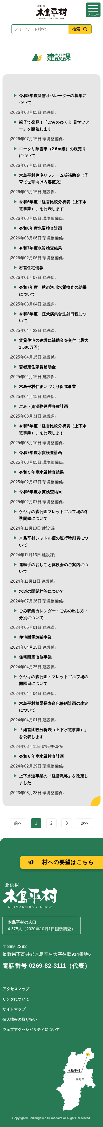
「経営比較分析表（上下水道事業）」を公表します (53, 733)
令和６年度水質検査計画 (41, 756)
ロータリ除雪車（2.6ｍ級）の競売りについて (52, 152)
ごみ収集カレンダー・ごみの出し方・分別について (53, 614)
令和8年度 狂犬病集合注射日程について (52, 317)
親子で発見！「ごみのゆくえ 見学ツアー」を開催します (54, 125)
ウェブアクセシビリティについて (31, 1029)
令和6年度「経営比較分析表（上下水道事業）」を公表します (52, 205)
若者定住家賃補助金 (37, 367)
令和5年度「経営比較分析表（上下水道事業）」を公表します (52, 429)
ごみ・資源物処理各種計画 (43, 406)
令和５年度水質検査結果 (41, 472)
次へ (85, 823)
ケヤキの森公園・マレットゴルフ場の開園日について (53, 680)
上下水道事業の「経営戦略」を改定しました (53, 779)
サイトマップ (14, 1009)
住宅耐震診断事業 (35, 637)
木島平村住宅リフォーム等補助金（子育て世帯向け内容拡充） (53, 178)
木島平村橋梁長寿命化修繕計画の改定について (53, 706)
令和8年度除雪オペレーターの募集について (52, 99)
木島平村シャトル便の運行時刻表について (53, 541)
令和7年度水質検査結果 (40, 248)
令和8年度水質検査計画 (40, 228)
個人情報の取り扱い (19, 1019)
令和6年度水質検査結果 (40, 492)
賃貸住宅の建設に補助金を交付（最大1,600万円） (53, 343)
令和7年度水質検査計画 (40, 452)
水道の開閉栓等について (41, 591)
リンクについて (15, 999)
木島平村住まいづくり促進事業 (47, 386)
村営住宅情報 (31, 268)
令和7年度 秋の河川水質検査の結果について (52, 290)
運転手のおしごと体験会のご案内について (53, 568)
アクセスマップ (15, 989)
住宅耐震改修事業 (35, 657)
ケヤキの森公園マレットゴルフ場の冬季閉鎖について (53, 515)
